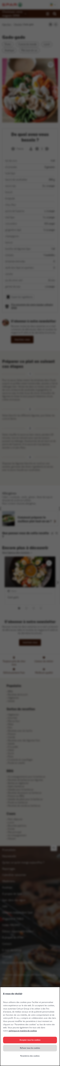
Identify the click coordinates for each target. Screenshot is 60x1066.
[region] (30, 1026)
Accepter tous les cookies (30, 1040)
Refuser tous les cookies (30, 1048)
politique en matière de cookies (23, 1031)
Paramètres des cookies (30, 1056)
